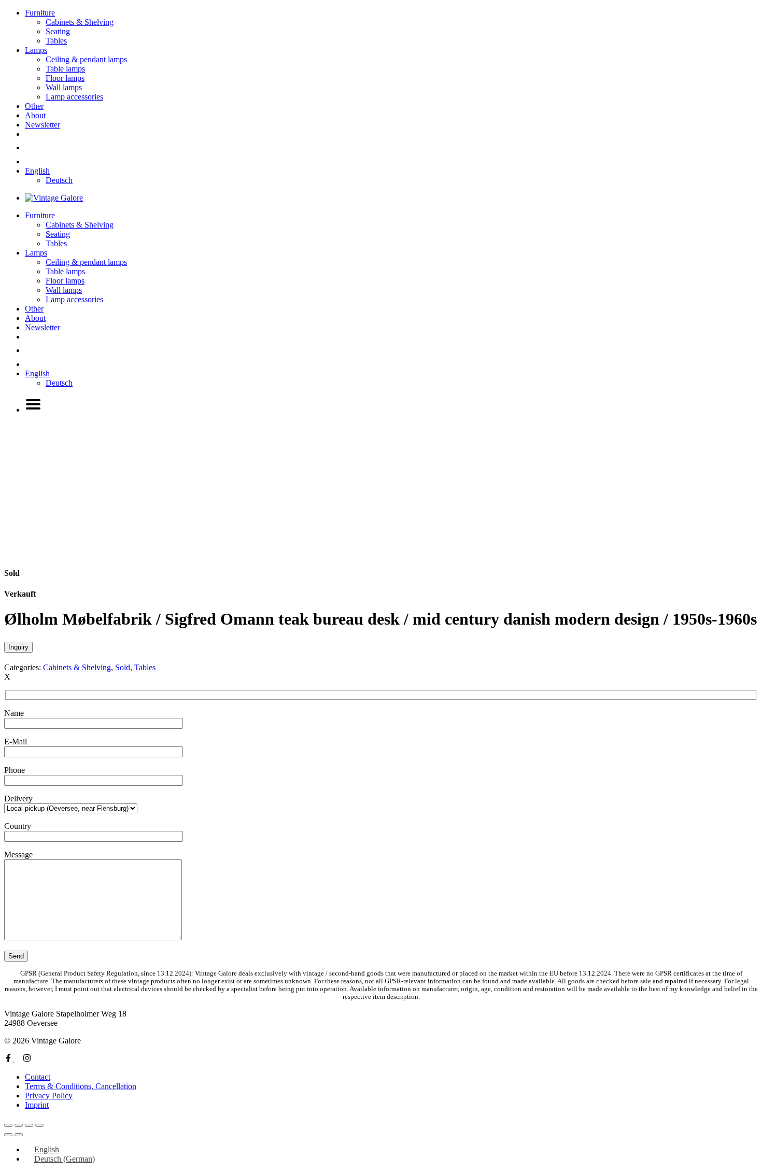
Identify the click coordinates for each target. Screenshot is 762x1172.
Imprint (37, 1104)
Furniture (40, 12)
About (35, 115)
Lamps (36, 50)
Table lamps (65, 68)
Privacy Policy (49, 1095)
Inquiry (18, 647)
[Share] (29, 1125)
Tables (56, 40)
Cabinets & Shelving (80, 22)
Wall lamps (64, 87)
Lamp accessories (74, 96)
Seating (58, 31)
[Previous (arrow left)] (8, 1134)
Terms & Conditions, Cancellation (80, 1086)
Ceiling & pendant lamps (86, 59)
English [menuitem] (46, 1149)
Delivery (18, 798)
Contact (37, 1076)
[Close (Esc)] (39, 1125)
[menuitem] (37, 170)
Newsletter (42, 124)
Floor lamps (65, 78)
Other (34, 106)
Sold (122, 667)
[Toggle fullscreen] (19, 1125)
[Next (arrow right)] (19, 1134)
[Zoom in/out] (8, 1125)
